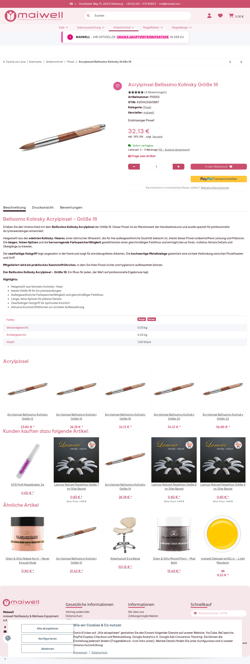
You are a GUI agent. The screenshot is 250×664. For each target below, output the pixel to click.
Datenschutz (74, 616)
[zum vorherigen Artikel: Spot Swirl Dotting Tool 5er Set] (241, 62)
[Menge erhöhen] (178, 167)
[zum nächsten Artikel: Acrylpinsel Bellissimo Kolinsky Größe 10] (230, 62)
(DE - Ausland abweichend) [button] (174, 149)
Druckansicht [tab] (43, 207)
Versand (157, 136)
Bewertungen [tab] (71, 207)
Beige (142, 319)
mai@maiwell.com (169, 3)
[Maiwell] (34, 15)
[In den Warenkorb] (7, 74)
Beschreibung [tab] (14, 207)
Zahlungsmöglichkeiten (143, 616)
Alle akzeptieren (47, 628)
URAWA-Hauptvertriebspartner (143, 37)
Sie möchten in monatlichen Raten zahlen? (187, 187)
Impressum (80, 652)
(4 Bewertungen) (155, 92)
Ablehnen (47, 648)
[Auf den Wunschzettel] (117, 86)
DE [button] (71, 3)
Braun (151, 319)
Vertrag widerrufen (78, 612)
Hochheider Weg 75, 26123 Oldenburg (101, 3)
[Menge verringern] (134, 167)
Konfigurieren (47, 638)
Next (248, 398)
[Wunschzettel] (220, 15)
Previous (2, 398)
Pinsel (147, 107)
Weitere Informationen (215, 187)
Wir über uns (136, 612)
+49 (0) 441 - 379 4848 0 (141, 3)
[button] (209, 15)
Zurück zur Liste (16, 61)
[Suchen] (88, 16)
